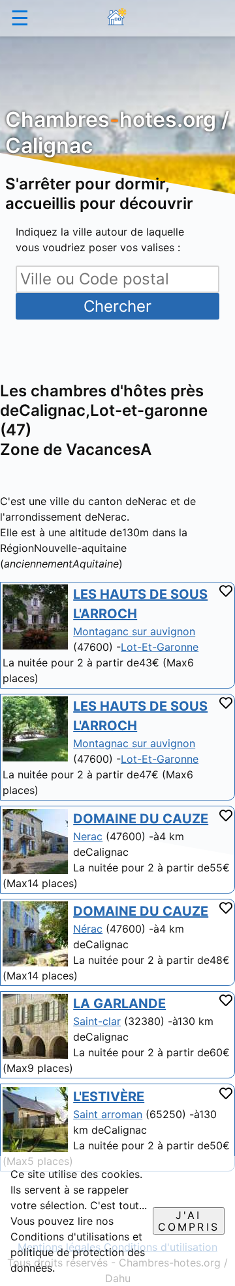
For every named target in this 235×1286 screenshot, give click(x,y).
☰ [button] (19, 18)
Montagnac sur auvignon (134, 743)
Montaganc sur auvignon (134, 631)
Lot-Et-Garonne (159, 646)
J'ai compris (188, 1221)
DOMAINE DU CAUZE (140, 819)
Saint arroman (107, 1114)
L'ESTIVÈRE (108, 1096)
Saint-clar (97, 1021)
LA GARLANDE (119, 1003)
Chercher (117, 306)
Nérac (87, 928)
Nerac (87, 836)
